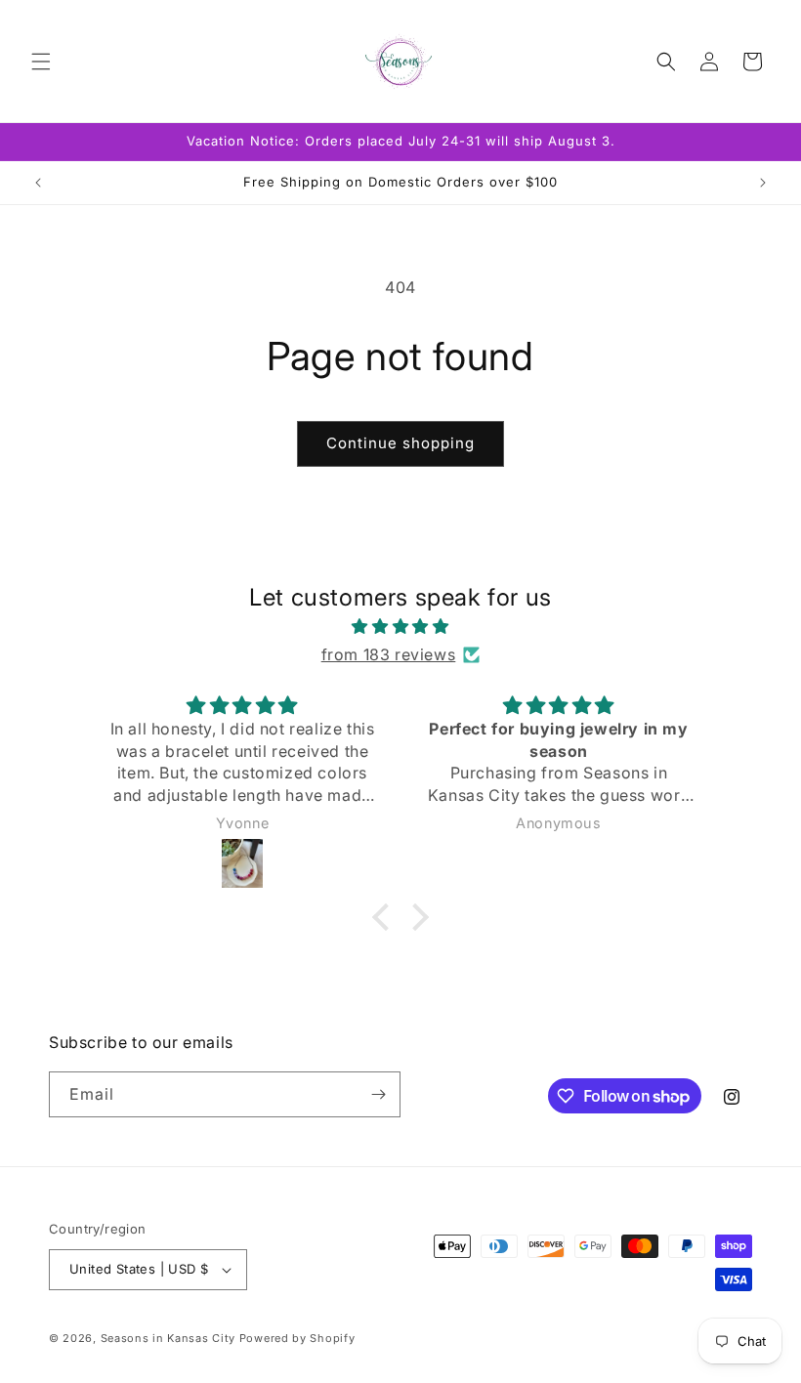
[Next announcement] (762, 182)
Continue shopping (400, 443)
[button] (41, 61)
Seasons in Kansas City (168, 1338)
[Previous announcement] (38, 182)
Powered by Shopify (297, 1338)
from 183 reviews (388, 654)
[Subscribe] (378, 1094)
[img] (400, 626)
